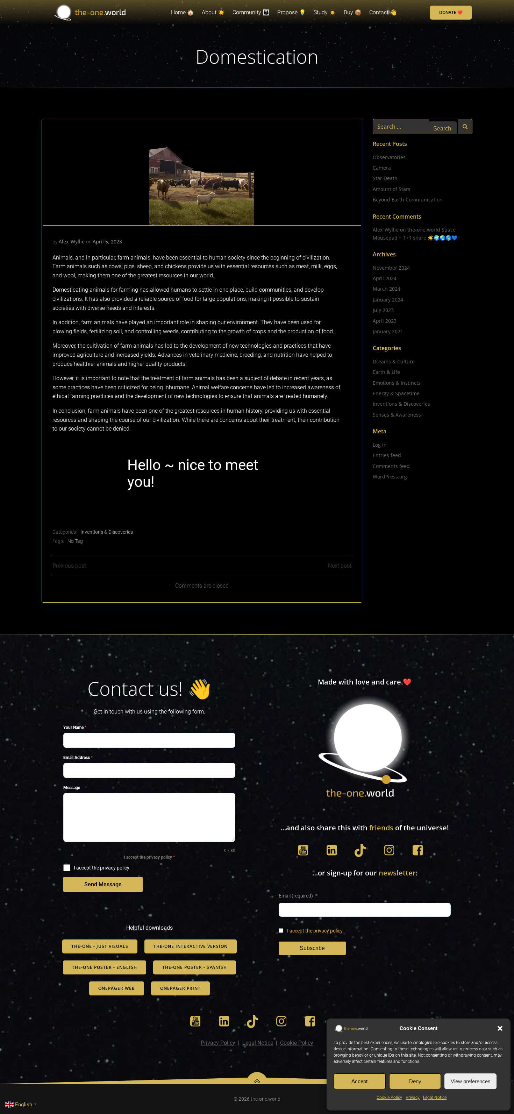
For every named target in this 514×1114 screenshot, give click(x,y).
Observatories (389, 157)
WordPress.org (390, 476)
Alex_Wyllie (72, 241)
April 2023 (385, 321)
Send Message (103, 884)
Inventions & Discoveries (106, 532)
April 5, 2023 (107, 241)
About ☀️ (213, 12)
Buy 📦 (353, 12)
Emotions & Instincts (397, 382)
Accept (359, 1081)
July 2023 (383, 310)
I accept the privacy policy (315, 931)
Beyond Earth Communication (408, 199)
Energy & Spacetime (396, 393)
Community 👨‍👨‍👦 (251, 12)
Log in (380, 444)
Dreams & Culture (394, 361)
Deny (415, 1081)
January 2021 (388, 331)
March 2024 (386, 288)
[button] (500, 1028)
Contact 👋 (383, 12)
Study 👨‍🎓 (325, 12)
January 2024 (388, 299)
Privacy (413, 1097)
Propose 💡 (291, 12)
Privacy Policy (218, 1043)
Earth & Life (386, 372)
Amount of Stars (392, 189)
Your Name (74, 727)
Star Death (385, 178)
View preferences (471, 1081)
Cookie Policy (389, 1097)
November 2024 (391, 267)
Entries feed (387, 455)
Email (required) (296, 896)
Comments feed (391, 466)
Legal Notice (435, 1097)
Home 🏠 (182, 12)
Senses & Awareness (397, 414)
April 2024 (385, 278)
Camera (382, 167)
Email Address (78, 757)
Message (71, 787)
